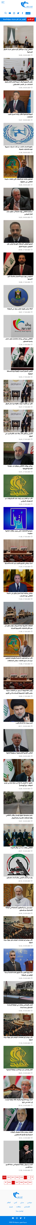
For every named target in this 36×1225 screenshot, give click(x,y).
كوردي (28, 13)
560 (17, 1177)
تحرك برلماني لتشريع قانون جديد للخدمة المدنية (18, 563)
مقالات (18, 1207)
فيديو (11, 1207)
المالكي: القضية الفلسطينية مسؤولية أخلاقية (19, 753)
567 (17, 1183)
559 (21, 1177)
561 (13, 1177)
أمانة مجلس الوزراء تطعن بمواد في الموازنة (19, 309)
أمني (15, 1203)
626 (9, 1183)
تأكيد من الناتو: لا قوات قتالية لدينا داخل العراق (19, 404)
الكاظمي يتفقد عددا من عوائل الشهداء (21, 848)
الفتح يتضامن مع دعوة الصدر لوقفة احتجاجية (19, 1070)
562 (8, 1177)
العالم (8, 1203)
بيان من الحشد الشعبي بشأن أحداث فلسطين (19, 878)
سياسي (29, 1203)
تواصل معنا (19, 1211)
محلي (22, 1203)
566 (21, 1183)
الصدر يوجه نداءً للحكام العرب (24, 723)
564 (30, 1183)
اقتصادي (27, 1207)
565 (25, 1183)
